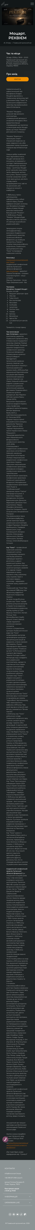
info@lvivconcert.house (13, 1173)
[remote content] (17, 79)
